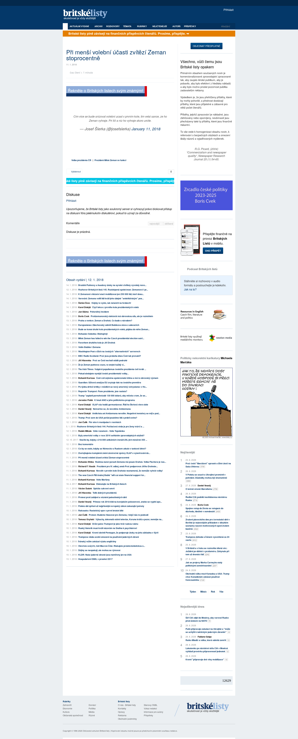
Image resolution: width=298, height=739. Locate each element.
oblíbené (169, 223)
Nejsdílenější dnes (192, 607)
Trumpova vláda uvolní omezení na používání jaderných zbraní (108, 536)
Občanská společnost (73, 715)
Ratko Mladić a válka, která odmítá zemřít (207, 640)
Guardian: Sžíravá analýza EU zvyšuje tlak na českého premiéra (109, 382)
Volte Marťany (103, 479)
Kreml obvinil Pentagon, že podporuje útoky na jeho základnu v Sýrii (125, 532)
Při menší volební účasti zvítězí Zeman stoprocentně (103, 457)
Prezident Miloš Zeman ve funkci (110, 160)
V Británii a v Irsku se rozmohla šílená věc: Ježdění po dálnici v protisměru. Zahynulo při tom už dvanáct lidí (207, 551)
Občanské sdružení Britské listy (96, 730)
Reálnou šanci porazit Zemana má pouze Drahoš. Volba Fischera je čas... (130, 461)
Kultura (66, 711)
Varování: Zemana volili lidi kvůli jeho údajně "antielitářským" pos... (111, 298)
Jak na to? (190, 289)
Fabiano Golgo (205, 636)
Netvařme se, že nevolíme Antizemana (112, 408)
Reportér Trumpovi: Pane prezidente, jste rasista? (102, 391)
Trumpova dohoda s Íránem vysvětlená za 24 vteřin (207, 538)
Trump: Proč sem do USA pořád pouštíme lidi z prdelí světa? (107, 417)
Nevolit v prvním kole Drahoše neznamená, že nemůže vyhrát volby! (129, 470)
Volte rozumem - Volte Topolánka (109, 430)
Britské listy (87, 14)
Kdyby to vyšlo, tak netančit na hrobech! (111, 302)
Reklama (122, 715)
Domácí (92, 704)
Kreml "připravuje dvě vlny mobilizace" (206, 659)
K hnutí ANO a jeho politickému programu (114, 400)
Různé (92, 715)
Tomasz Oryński (86, 519)
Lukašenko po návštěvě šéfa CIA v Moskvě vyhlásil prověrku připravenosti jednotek (207, 650)
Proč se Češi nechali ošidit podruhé (110, 360)
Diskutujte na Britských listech (111, 483)
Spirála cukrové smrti (104, 488)
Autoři (176, 26)
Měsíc (203, 591)
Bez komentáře (85, 444)
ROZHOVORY (113, 26)
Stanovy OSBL (150, 704)
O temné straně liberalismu (201, 488)
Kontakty (122, 708)
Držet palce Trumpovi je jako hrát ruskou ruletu (115, 523)
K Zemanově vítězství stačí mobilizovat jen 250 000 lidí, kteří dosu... (111, 294)
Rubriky (142, 26)
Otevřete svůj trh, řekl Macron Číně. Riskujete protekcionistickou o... (111, 545)
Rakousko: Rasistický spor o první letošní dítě (100, 510)
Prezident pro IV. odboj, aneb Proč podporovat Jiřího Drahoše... (127, 466)
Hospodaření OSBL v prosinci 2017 (95, 559)
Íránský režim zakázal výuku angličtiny (97, 541)
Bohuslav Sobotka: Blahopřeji (92, 333)
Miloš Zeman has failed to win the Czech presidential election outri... (111, 338)
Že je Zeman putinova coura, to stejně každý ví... (101, 364)
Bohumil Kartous (86, 378)
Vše (221, 591)
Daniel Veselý (85, 408)
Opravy (121, 711)
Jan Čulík (82, 422)
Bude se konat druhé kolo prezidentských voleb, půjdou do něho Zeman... (114, 329)
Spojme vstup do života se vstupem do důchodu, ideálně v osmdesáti (204, 510)
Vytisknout (76, 171)
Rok (213, 591)
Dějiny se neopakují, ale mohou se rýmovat (99, 550)
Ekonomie (67, 708)
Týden (193, 591)
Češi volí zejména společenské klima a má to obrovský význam (127, 378)
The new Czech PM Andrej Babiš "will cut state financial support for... (111, 475)
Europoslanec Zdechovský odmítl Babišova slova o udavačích (108, 325)
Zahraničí (67, 704)
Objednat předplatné (206, 46)
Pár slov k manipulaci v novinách (105, 422)
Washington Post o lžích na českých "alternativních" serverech (109, 351)
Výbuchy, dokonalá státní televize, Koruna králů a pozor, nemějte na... (129, 519)
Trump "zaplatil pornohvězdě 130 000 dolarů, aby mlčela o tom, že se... (112, 395)
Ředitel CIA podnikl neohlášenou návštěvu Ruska (206, 498)
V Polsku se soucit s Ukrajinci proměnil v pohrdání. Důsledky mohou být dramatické (206, 477)
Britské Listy (208, 708)
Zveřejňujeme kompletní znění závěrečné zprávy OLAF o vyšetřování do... (114, 453)
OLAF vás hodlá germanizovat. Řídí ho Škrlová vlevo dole (120, 404)
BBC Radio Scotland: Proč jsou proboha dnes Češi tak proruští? (109, 355)
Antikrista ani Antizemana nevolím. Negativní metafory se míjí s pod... (126, 413)
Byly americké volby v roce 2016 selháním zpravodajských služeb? (111, 435)
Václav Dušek (85, 488)
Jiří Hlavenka (84, 360)
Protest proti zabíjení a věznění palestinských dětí (102, 497)
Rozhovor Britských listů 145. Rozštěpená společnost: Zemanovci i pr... (113, 289)
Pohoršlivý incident (99, 311)
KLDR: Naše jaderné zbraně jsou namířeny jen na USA (105, 554)
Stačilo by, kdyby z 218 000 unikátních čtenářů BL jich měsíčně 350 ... (113, 439)
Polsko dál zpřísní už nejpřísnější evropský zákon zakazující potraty (111, 506)
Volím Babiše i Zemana (89, 347)
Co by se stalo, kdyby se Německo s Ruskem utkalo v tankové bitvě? (112, 448)
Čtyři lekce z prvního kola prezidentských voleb (115, 307)
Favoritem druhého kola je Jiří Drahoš (96, 342)
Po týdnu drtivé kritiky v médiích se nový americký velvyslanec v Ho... (112, 386)
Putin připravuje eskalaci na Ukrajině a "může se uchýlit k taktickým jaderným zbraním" (208, 630)
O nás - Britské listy (127, 704)
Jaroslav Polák (85, 400)
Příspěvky (190, 26)
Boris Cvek (83, 316)
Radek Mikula (85, 430)
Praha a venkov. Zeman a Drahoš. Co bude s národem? (105, 320)
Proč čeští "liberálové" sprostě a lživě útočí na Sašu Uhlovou (208, 465)
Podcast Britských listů (202, 269)
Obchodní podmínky (127, 718)
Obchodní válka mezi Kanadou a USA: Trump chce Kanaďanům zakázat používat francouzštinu (207, 576)
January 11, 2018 (146, 128)
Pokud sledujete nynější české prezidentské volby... (103, 373)
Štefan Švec (84, 302)
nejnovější (155, 223)
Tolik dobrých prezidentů (105, 492)
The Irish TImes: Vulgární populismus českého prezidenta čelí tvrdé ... (112, 369)
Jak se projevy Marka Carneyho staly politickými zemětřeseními (204, 564)
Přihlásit (228, 10)
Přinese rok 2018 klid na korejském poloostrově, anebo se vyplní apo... (127, 501)
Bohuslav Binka (86, 461)
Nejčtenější (187, 452)
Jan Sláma (83, 311)
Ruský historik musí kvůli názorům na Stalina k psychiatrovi (107, 528)
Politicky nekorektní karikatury (206, 360)
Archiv (99, 26)
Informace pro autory (153, 711)
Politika (92, 708)
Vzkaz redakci (150, 708)
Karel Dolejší (84, 307)
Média (92, 711)
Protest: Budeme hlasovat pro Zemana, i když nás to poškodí (118, 514)
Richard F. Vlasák (86, 466)
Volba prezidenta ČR (81, 160)
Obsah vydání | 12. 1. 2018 (84, 279)
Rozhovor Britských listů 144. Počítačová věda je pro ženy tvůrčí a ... (110, 426)
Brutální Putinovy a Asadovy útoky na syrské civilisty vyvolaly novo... (112, 285)
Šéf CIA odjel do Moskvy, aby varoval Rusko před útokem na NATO (207, 619)
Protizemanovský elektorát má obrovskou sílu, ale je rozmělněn (122, 316)
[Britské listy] (106, 92)
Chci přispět (213, 250)
